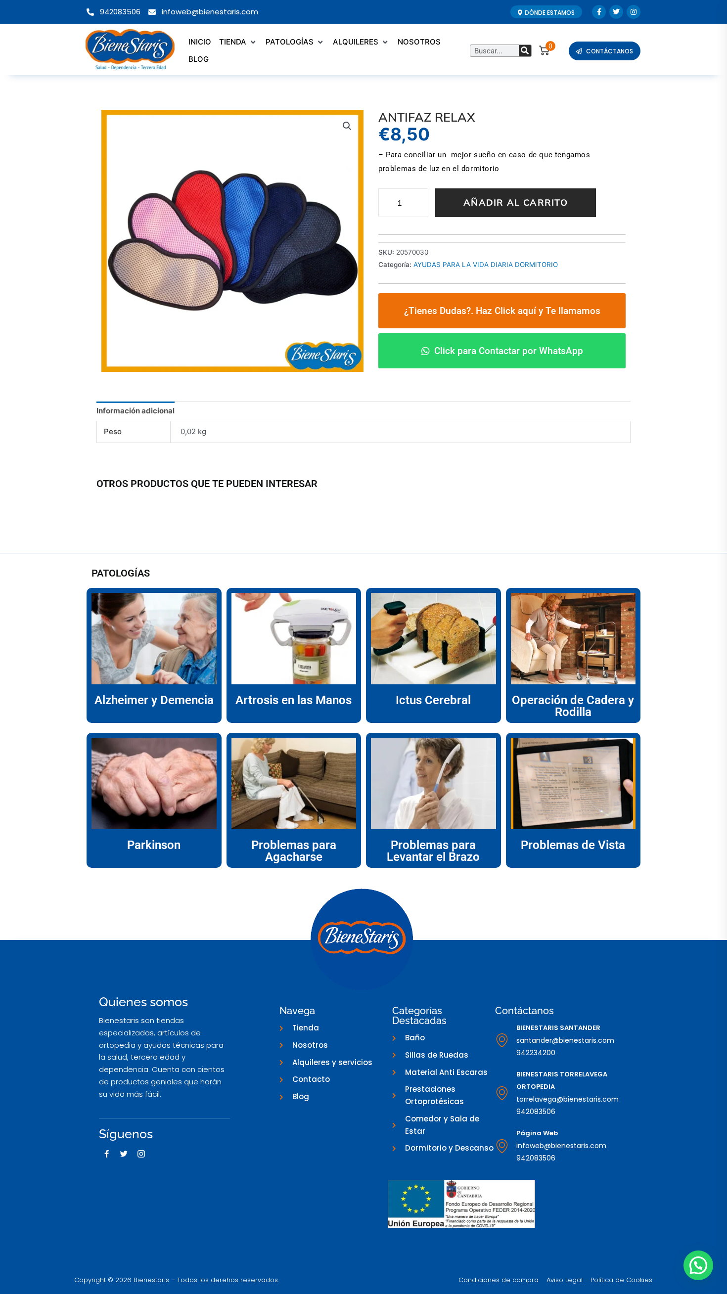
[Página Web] (502, 1146)
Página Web (537, 1133)
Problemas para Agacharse (293, 851)
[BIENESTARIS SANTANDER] (502, 1040)
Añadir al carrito (515, 202)
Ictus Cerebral (433, 700)
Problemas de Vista (573, 845)
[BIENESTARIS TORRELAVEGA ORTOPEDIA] (502, 1093)
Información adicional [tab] (135, 410)
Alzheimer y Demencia (154, 700)
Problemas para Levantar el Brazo (433, 851)
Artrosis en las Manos (293, 700)
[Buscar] (525, 50)
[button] (238, 42)
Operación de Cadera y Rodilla (573, 706)
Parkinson (154, 845)
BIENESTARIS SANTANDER (558, 1027)
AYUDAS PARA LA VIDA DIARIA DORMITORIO (485, 264)
